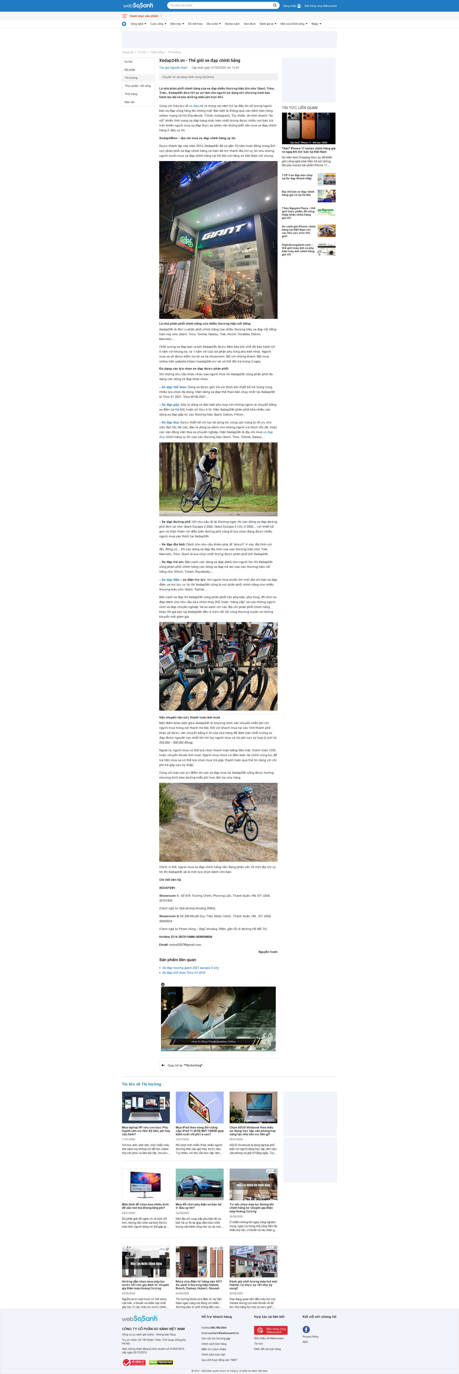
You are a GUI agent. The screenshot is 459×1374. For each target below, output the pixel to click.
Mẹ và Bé (212, 23)
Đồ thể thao (195, 23)
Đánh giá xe (266, 23)
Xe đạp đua (170, 422)
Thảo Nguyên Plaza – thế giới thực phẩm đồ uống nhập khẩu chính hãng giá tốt (298, 212)
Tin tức (142, 52)
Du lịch (129, 61)
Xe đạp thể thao (174, 387)
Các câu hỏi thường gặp (216, 1338)
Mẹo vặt (129, 102)
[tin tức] (124, 24)
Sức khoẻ (249, 23)
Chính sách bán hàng (214, 1343)
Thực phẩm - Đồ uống (138, 85)
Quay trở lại (185, 1065)
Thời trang (131, 94)
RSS (305, 1342)
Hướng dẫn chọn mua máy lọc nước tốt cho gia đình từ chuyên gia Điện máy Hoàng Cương (145, 1285)
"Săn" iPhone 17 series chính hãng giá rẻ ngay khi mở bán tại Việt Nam (308, 150)
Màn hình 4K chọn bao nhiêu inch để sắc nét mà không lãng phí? (145, 1206)
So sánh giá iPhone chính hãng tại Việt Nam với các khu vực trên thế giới (299, 231)
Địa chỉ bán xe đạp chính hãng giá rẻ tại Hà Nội (298, 193)
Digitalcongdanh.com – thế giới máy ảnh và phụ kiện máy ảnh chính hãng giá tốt (298, 249)
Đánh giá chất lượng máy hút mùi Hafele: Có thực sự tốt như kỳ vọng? (253, 1285)
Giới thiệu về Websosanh (269, 1338)
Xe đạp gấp (170, 404)
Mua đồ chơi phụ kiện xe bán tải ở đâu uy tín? (198, 1206)
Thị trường (174, 52)
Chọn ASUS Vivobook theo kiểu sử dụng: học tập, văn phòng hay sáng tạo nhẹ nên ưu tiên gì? (253, 1131)
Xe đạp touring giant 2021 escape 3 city (190, 968)
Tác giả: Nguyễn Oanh (173, 67)
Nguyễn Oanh (268, 951)
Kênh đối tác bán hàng (267, 1349)
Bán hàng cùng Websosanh (321, 5)
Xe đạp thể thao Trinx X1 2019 (183, 972)
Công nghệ (137, 23)
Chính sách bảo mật (213, 1354)
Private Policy (311, 1336)
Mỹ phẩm (130, 69)
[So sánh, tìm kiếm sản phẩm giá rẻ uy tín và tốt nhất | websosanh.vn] (138, 5)
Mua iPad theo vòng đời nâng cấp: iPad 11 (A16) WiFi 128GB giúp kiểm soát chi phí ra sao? (200, 1131)
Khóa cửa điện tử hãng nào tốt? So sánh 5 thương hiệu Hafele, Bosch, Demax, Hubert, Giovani (199, 1285)
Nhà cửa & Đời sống (292, 23)
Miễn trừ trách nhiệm (214, 1349)
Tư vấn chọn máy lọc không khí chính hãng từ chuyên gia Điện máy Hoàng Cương (252, 1208)
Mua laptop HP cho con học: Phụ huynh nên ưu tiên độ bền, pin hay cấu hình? (146, 1131)
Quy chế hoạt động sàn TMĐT (220, 1360)
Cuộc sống (156, 23)
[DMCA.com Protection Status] (161, 1362)
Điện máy (176, 23)
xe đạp (194, 106)
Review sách (232, 23)
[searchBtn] (275, 5)
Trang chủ (128, 52)
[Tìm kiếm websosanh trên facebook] (306, 1329)
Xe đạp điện (170, 579)
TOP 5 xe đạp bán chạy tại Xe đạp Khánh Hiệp (297, 176)
